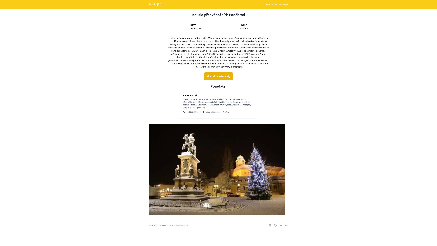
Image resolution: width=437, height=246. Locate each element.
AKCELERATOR (182, 225)
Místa (274, 4)
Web (227, 112)
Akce (268, 4)
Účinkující (283, 4)
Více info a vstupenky (219, 76)
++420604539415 (193, 112)
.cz (156, 4)
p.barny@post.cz (213, 112)
